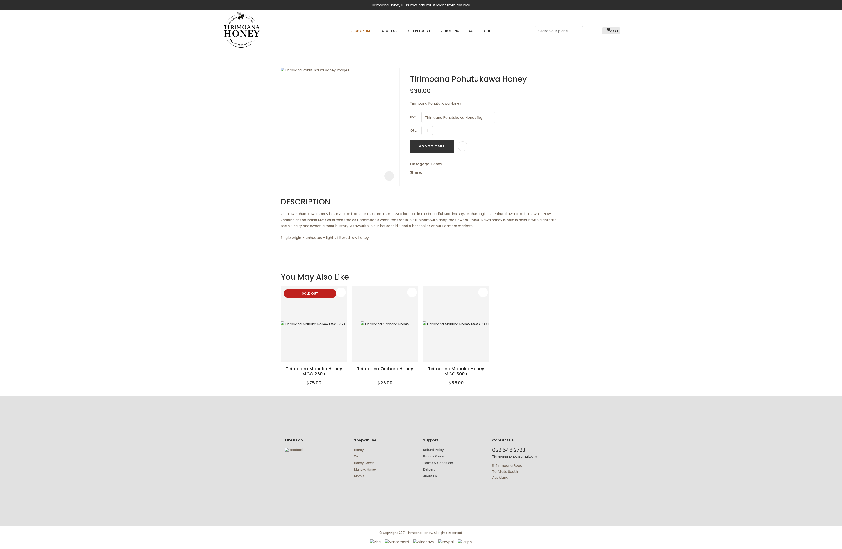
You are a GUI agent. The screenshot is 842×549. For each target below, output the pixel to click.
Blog (487, 31)
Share (415, 172)
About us (430, 476)
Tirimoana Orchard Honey (385, 369)
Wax (357, 456)
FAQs (471, 31)
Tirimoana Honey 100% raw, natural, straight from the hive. (421, 5)
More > (359, 476)
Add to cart (432, 146)
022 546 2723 (508, 450)
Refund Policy (433, 450)
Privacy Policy (433, 456)
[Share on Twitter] (430, 172)
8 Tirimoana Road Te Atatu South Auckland (507, 471)
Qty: (413, 130)
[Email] (437, 172)
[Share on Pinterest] (444, 172)
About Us (389, 31)
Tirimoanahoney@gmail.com (514, 456)
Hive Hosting (448, 31)
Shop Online (360, 31)
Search (578, 31)
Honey (359, 450)
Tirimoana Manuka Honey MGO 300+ (456, 371)
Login (589, 31)
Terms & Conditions (438, 463)
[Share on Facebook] (424, 172)
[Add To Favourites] (462, 146)
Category (419, 164)
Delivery (429, 469)
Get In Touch (419, 31)
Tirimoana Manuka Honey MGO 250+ (314, 371)
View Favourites (597, 31)
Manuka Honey (365, 469)
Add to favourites (341, 292)
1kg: (413, 117)
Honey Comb (364, 463)
